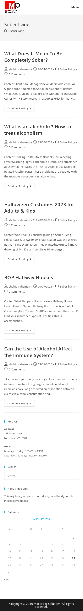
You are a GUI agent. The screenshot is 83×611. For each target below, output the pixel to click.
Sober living (67, 69)
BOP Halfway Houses (28, 277)
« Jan (6, 579)
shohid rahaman (19, 69)
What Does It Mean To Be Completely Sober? (33, 56)
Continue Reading (21, 108)
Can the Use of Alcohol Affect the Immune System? (38, 351)
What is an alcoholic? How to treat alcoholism (37, 129)
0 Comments (17, 74)
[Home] (5, 31)
